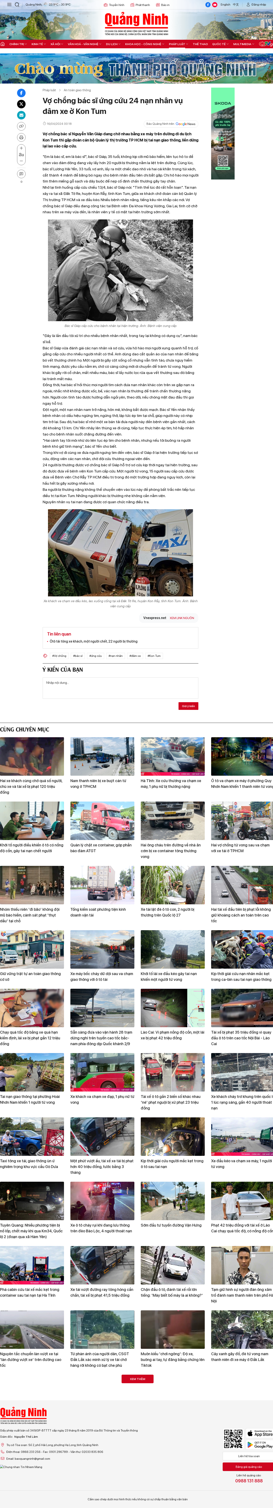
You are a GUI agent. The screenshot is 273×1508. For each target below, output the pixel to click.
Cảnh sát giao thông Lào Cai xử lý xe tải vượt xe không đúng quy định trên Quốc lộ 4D (172, 1488)
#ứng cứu (95, 656)
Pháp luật (177, 44)
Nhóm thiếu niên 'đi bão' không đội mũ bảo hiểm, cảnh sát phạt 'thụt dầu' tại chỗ (30, 915)
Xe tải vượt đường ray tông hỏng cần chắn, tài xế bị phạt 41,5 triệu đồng (101, 1292)
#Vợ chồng (59, 656)
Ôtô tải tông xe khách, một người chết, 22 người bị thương (94, 641)
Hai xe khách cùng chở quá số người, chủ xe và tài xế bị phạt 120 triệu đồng (31, 786)
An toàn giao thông (77, 90)
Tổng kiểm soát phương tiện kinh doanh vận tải (98, 912)
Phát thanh (143, 5)
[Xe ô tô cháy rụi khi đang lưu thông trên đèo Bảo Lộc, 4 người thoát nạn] (102, 1201)
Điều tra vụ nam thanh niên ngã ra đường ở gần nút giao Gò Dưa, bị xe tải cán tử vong (100, 1424)
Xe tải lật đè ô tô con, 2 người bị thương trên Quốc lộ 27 (167, 912)
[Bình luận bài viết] (21, 174)
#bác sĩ (78, 656)
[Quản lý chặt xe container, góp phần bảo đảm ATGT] (102, 821)
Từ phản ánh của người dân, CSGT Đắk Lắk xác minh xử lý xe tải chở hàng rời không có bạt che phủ (99, 1360)
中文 (236, 4)
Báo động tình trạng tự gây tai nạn (29, 1482)
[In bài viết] (21, 137)
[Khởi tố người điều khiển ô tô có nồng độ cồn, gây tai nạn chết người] (32, 821)
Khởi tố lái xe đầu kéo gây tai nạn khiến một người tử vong (169, 976)
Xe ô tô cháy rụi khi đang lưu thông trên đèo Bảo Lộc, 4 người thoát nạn (101, 1228)
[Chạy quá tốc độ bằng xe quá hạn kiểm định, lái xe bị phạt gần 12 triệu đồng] (32, 1008)
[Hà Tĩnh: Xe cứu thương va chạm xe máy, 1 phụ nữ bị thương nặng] (173, 756)
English (225, 4)
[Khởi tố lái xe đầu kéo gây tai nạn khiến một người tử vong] (173, 949)
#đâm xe (135, 656)
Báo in (165, 5)
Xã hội (55, 44)
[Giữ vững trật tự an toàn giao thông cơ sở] (32, 949)
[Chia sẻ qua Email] (21, 115)
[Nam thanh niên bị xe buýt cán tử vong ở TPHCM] (102, 756)
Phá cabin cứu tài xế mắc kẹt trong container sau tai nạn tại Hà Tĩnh (29, 1292)
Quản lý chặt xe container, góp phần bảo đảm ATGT (101, 848)
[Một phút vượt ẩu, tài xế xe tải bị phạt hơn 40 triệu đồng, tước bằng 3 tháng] (102, 1136)
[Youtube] (214, 4)
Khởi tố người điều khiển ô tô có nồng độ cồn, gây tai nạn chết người (31, 848)
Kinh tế (37, 44)
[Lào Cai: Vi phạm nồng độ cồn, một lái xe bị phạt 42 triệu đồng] (173, 1008)
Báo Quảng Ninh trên (160, 123)
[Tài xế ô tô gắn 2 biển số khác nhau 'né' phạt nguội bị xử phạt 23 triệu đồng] (173, 1072)
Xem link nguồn (182, 618)
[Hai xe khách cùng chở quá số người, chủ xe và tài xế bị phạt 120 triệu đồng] (32, 756)
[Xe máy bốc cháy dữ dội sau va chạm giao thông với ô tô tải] (102, 949)
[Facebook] (208, 4)
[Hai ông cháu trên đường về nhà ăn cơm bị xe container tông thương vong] (173, 821)
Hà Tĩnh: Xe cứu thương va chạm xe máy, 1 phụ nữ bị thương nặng (171, 783)
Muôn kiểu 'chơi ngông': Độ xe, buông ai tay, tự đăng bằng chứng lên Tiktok (173, 1360)
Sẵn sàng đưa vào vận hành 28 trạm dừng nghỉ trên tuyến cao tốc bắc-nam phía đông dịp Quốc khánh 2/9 (101, 1038)
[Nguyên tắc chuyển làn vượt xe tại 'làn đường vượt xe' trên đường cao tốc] (32, 1329)
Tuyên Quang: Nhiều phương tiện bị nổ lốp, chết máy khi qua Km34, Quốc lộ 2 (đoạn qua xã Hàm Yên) (31, 1231)
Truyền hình (116, 5)
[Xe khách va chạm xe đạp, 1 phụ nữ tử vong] (102, 1072)
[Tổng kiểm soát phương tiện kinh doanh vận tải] (102, 885)
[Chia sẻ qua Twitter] (21, 104)
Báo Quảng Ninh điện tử (136, 23)
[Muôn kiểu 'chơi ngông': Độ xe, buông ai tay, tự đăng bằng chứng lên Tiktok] (173, 1329)
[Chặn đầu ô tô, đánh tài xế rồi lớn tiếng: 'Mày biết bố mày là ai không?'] (173, 1265)
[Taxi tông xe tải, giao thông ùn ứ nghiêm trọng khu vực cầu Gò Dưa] (32, 1136)
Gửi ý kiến (188, 706)
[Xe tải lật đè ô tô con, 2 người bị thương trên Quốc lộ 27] (173, 885)
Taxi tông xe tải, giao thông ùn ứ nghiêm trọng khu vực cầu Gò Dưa (29, 1164)
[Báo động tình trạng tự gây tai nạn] (32, 1458)
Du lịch (112, 44)
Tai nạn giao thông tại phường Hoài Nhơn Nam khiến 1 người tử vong (30, 1099)
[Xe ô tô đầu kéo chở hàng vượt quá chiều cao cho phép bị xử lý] (102, 1458)
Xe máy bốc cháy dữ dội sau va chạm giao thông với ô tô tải (101, 976)
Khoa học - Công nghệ (143, 44)
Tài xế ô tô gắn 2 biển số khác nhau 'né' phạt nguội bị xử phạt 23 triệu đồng (170, 1102)
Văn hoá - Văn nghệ (83, 44)
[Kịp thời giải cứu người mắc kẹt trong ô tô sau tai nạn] (173, 1136)
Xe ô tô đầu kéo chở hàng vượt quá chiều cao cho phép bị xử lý (100, 1485)
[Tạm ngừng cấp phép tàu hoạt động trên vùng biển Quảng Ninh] (32, 1394)
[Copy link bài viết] (21, 126)
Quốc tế (219, 44)
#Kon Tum (154, 656)
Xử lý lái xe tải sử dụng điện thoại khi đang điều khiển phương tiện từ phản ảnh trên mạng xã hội (172, 1424)
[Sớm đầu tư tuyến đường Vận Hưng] (173, 1201)
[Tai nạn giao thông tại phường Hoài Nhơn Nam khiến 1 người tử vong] (32, 1072)
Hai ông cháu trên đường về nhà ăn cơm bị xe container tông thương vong (171, 851)
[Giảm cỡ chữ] (21, 161)
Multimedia (242, 44)
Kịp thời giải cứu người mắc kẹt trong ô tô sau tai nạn (172, 1164)
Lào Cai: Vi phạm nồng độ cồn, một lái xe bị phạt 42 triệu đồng (172, 1035)
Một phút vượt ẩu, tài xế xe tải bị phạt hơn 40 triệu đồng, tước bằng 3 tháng (102, 1167)
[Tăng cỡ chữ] (21, 148)
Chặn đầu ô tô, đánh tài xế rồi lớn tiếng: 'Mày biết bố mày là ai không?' (172, 1292)
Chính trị (16, 44)
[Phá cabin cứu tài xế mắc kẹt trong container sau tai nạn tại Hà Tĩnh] (32, 1265)
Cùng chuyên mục (24, 729)
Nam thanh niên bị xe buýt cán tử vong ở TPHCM (98, 783)
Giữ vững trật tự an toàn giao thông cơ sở (30, 976)
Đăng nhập (259, 4)
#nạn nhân (116, 656)
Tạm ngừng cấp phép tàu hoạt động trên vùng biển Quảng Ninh (30, 1421)
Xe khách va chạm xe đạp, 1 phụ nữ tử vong (102, 1099)
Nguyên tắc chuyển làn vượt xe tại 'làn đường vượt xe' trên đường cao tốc (30, 1360)
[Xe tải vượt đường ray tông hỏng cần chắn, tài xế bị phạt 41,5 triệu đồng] (102, 1265)
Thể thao (200, 44)
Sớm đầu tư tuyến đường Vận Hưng (171, 1225)
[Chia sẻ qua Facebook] (21, 93)
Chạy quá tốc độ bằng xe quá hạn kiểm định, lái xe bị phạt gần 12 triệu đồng (30, 1038)
